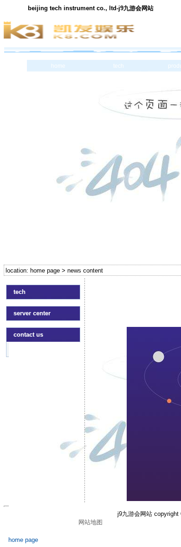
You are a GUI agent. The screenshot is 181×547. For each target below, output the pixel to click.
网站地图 (90, 522)
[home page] (43, 349)
